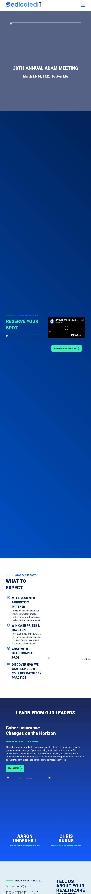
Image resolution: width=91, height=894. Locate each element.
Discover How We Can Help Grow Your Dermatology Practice (26, 671)
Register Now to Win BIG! (65, 348)
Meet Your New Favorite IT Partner (23, 602)
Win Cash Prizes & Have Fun (26, 628)
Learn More (13, 768)
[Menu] (82, 5)
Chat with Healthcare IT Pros (23, 653)
